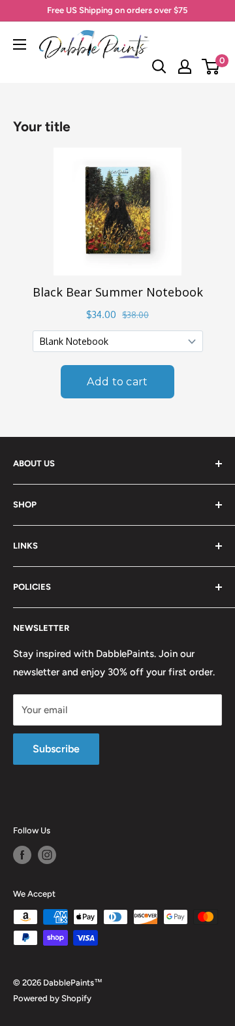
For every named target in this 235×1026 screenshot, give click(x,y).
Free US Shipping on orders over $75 (117, 10)
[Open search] (159, 66)
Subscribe (56, 749)
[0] (211, 66)
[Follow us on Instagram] (47, 855)
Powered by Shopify (52, 998)
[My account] (184, 66)
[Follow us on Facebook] (22, 855)
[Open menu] (19, 44)
